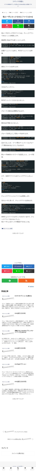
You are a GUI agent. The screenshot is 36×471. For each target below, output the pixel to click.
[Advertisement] (18, 247)
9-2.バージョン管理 (7, 228)
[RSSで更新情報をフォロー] (26, 281)
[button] (32, 270)
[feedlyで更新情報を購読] (10, 281)
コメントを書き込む (18, 453)
